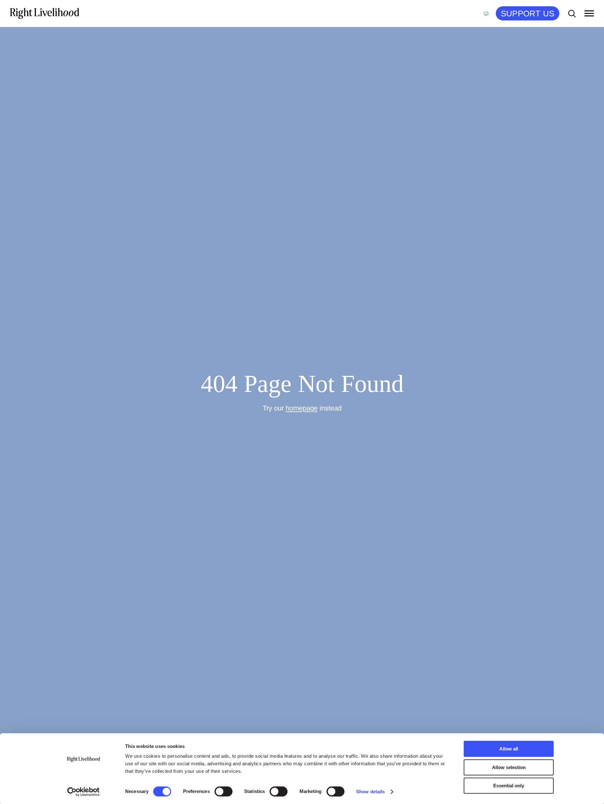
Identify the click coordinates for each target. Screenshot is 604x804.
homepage (302, 408)
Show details (370, 791)
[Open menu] (589, 13)
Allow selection (509, 767)
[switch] (223, 791)
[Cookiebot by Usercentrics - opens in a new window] (83, 791)
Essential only (508, 785)
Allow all (508, 748)
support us (527, 13)
